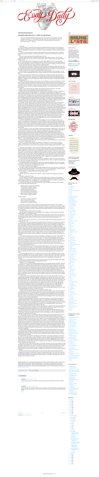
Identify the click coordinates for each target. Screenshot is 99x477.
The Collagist (71, 284)
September (73, 420)
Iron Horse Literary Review (74, 244)
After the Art (71, 187)
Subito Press (71, 351)
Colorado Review (72, 205)
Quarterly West (72, 270)
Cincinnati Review (72, 204)
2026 (71, 399)
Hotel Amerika (71, 238)
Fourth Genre (71, 226)
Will (73, 63)
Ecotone (70, 219)
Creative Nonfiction (72, 211)
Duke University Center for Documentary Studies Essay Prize (74, 371)
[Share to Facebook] (36, 370)
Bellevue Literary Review (74, 196)
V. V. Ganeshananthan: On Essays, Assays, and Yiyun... (74, 433)
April (71, 428)
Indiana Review (72, 242)
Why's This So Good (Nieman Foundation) (73, 394)
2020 (71, 409)
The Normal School (72, 285)
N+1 (70, 252)
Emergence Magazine (73, 220)
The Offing (71, 287)
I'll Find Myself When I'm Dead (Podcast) (73, 376)
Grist (70, 233)
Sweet (70, 277)
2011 (71, 462)
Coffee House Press (73, 323)
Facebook (76, 64)
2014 (71, 457)
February (72, 431)
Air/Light (70, 189)
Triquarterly (71, 299)
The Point (71, 291)
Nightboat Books (72, 338)
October (72, 418)
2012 (71, 460)
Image (70, 241)
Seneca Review (72, 273)
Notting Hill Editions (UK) (73, 339)
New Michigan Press (73, 337)
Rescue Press (71, 346)
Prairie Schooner (72, 269)
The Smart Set (72, 292)
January (72, 452)
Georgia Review (72, 229)
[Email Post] (30, 370)
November (73, 417)
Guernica (71, 234)
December (73, 415)
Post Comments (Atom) (27, 414)
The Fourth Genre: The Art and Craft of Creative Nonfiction (74, 389)
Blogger (54, 473)
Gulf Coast (71, 236)
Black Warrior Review (73, 201)
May (71, 426)
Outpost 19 (71, 342)
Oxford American (72, 262)
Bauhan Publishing (72, 319)
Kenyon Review (72, 245)
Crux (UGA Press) (72, 325)
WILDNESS (71, 307)
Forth (70, 225)
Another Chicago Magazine (74, 190)
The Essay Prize (72, 385)
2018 (71, 412)
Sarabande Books (72, 348)
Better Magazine (72, 200)
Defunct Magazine (72, 214)
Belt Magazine (72, 198)
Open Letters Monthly (73, 259)
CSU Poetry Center (72, 326)
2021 (71, 407)
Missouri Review (72, 249)
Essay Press (71, 222)
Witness (70, 309)
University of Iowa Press (73, 356)
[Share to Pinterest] (37, 370)
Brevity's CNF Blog (72, 367)
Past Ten (71, 266)
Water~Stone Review (73, 303)
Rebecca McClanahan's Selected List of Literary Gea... (74, 439)
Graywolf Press (72, 329)
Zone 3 (70, 310)
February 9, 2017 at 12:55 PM (31, 386)
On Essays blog (72, 377)
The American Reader (73, 281)
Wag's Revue (71, 302)
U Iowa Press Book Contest (74, 355)
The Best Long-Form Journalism (73, 384)
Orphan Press (71, 260)
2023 (71, 404)
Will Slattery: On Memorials (73, 437)
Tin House (71, 296)
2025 (71, 401)
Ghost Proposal (72, 230)
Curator (70, 212)
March (72, 429)
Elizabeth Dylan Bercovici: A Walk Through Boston (74, 445)
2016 (71, 454)
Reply (22, 382)
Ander (76, 63)
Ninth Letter (71, 255)
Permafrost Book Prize (73, 345)
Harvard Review (72, 237)
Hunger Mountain (72, 240)
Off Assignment (72, 258)
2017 (71, 414)
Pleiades (71, 267)
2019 (71, 410)
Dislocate (71, 218)
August (72, 421)
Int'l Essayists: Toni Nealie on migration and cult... (75, 443)
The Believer (71, 282)
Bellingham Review (73, 197)
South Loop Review (73, 276)
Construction (71, 207)
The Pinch (71, 289)
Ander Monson (71, 60)
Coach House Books (73, 322)
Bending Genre (72, 366)
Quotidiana (71, 382)
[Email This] (32, 370)
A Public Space (72, 186)
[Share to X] (35, 370)
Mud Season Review (73, 251)
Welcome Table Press (73, 306)
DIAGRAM (71, 216)
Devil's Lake (71, 215)
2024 (71, 403)
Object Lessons (72, 256)
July (71, 423)
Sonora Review (72, 274)
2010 (71, 463)
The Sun (70, 295)
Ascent (70, 193)
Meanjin (70, 247)
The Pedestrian (72, 288)
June (72, 425)
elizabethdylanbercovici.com (23, 367)
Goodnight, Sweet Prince (73, 231)
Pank (70, 263)
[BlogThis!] (33, 370)
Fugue (70, 227)
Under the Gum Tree (73, 300)
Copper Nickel (72, 209)
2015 (71, 455)
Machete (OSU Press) (73, 332)
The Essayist (71, 387)
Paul (19, 46)
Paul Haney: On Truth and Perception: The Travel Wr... (74, 449)
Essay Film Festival (72, 373)
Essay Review (72, 223)
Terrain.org (71, 278)
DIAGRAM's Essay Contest (74, 369)
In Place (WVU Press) (73, 330)
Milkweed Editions (72, 248)
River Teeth (71, 271)
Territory (70, 280)
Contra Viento (71, 208)
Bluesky (72, 64)
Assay (70, 194)
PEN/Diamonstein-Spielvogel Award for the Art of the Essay (74, 379)
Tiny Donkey (71, 298)
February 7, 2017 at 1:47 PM (31, 379)
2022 (71, 406)
